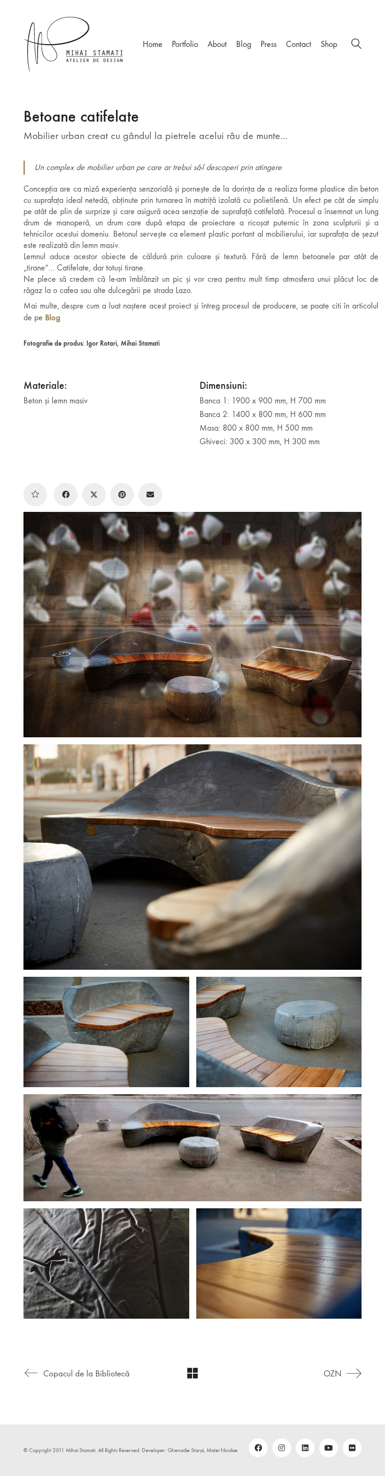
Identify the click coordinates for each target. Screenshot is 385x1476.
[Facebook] (65, 494)
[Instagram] (281, 1447)
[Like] (35, 494)
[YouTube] (328, 1447)
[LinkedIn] (305, 1447)
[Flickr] (352, 1447)
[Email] (150, 494)
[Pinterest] (122, 494)
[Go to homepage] (73, 44)
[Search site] (356, 45)
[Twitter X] (94, 494)
